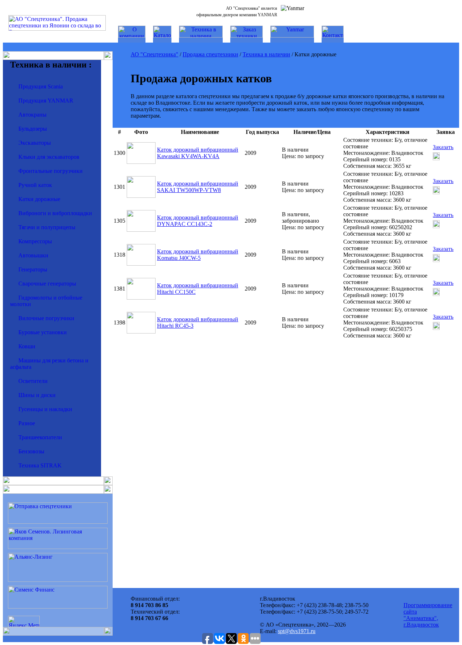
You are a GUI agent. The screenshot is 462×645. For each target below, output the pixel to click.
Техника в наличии (266, 54)
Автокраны (32, 115)
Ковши (26, 346)
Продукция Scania (40, 86)
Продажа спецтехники (210, 54)
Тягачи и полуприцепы (46, 227)
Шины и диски (37, 395)
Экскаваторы (34, 143)
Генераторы (32, 269)
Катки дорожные (39, 199)
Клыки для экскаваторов (48, 157)
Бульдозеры (32, 129)
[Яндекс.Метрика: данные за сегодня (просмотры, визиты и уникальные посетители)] (24, 621)
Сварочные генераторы (47, 283)
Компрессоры (35, 241)
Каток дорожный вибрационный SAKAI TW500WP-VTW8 (197, 186)
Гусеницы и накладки (45, 409)
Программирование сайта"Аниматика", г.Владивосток (428, 615)
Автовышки (33, 255)
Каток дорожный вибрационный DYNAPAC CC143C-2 (197, 220)
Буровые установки (42, 332)
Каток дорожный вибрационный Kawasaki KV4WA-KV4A (197, 153)
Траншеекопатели (40, 437)
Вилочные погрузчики (46, 318)
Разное (26, 423)
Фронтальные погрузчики (50, 171)
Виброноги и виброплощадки (55, 213)
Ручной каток (35, 185)
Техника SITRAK (40, 465)
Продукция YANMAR (45, 100)
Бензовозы (31, 451)
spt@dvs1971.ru (296, 631)
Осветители (33, 381)
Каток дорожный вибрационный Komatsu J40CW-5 (197, 254)
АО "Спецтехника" (154, 54)
